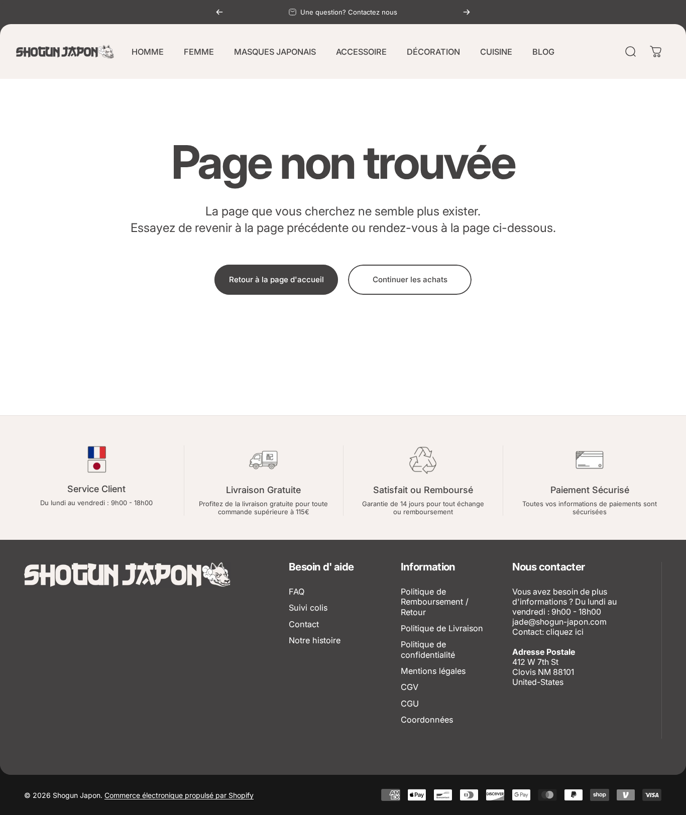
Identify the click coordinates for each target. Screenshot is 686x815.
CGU (410, 703)
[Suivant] (466, 12)
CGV (409, 687)
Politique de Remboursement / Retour (435, 602)
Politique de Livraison (442, 628)
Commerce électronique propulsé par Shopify (179, 795)
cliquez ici (565, 632)
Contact (304, 624)
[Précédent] (219, 12)
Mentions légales (433, 671)
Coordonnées (427, 720)
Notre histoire (314, 640)
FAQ (296, 592)
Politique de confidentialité (428, 649)
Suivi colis (308, 608)
